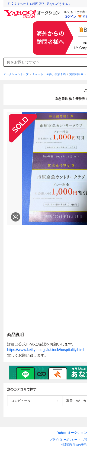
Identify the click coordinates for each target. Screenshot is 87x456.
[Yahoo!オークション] (32, 11)
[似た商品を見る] (15, 217)
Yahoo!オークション (72, 432)
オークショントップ (16, 74)
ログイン (70, 16)
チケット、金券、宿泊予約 (49, 74)
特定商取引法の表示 (74, 444)
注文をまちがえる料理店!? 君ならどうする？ (39, 4)
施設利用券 (76, 74)
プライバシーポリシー (63, 439)
